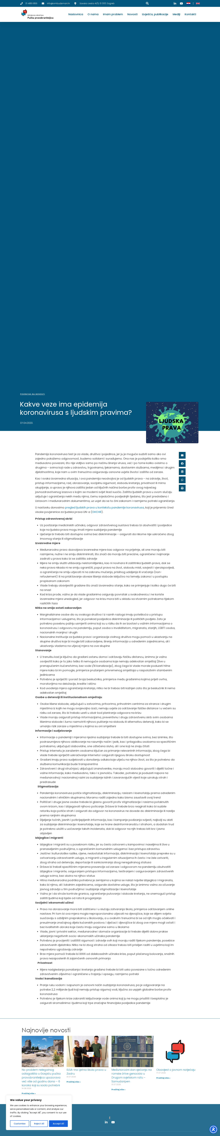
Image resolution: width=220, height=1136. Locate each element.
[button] (182, 455)
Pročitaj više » (29, 1093)
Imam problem (113, 14)
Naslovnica (75, 14)
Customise (19, 1123)
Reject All (39, 1123)
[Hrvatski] (188, 3)
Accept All (58, 1123)
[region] (39, 1112)
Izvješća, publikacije (155, 14)
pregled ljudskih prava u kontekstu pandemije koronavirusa (104, 507)
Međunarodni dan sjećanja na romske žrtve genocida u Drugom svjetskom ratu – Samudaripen (131, 1075)
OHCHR (96, 512)
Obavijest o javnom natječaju (175, 1070)
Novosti (132, 14)
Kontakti (190, 14)
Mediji (176, 14)
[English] (198, 3)
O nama (93, 14)
